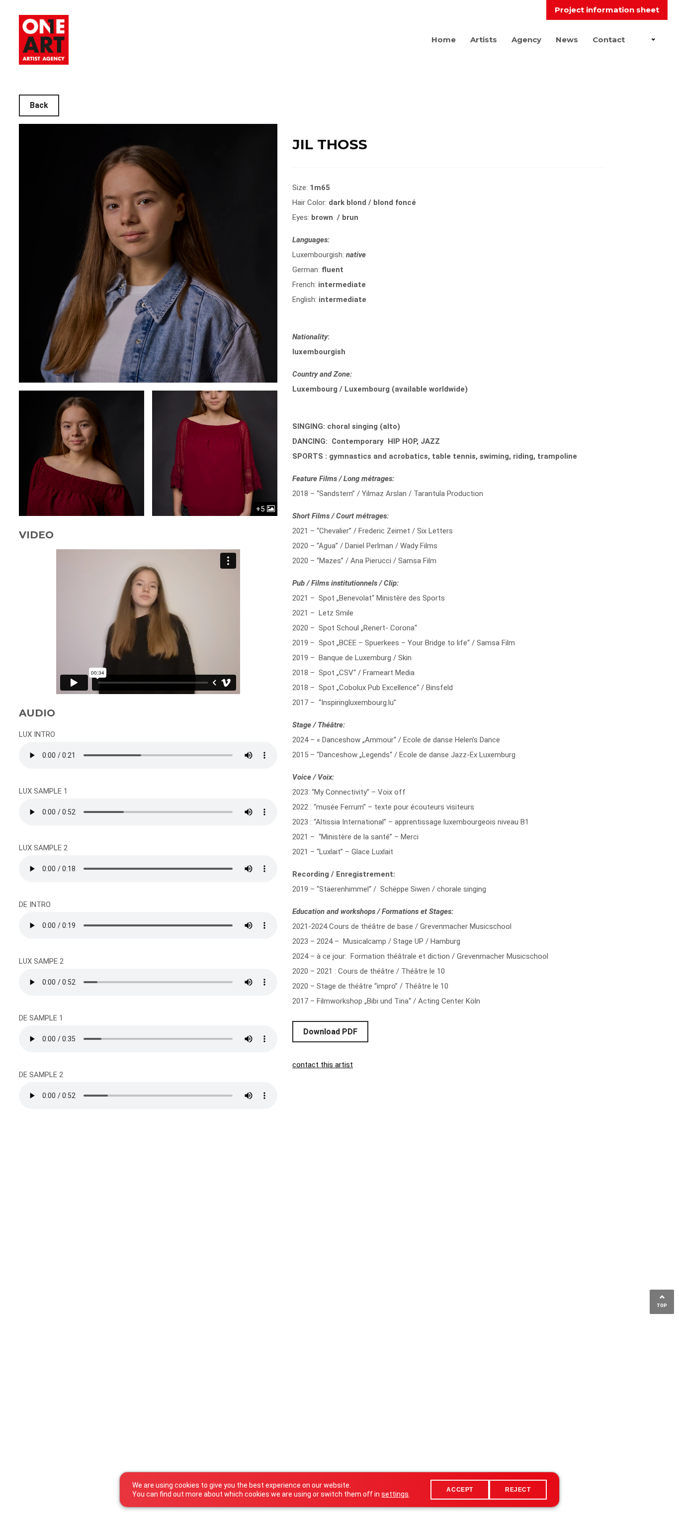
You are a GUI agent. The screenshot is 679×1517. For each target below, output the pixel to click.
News (567, 39)
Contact (609, 39)
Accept (459, 1489)
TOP (662, 1305)
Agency (526, 39)
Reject (518, 1489)
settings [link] (395, 1494)
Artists (483, 39)
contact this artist (322, 1064)
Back (39, 105)
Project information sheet (607, 9)
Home (443, 39)
